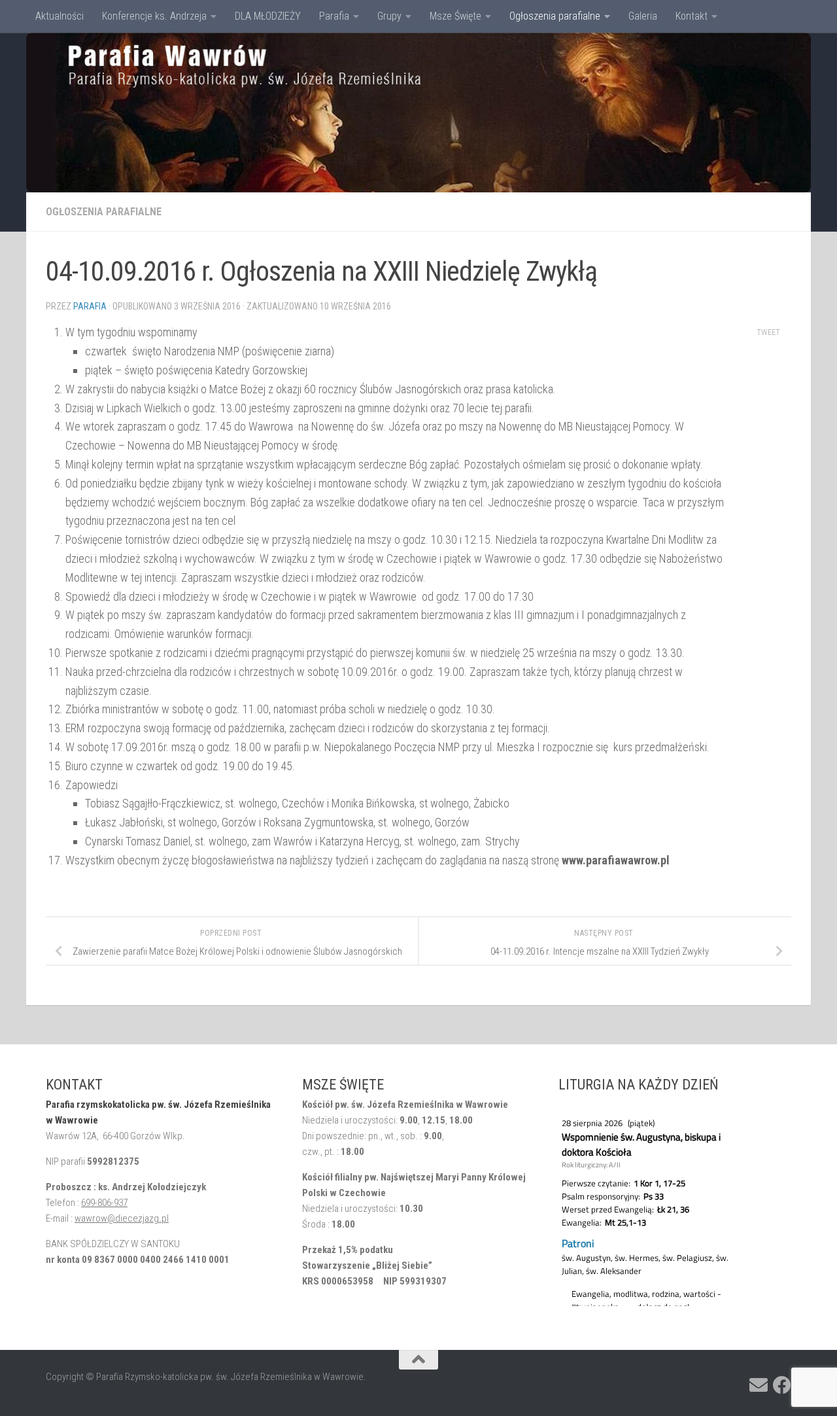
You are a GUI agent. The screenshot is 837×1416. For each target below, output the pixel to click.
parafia (90, 306)
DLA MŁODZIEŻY (268, 16)
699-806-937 (104, 1203)
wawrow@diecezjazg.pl (122, 1218)
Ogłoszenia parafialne (554, 16)
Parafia (334, 16)
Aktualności (59, 16)
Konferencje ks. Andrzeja (154, 16)
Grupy (389, 16)
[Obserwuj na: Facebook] (782, 1385)
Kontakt (691, 16)
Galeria (642, 16)
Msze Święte (455, 16)
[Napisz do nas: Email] (758, 1385)
